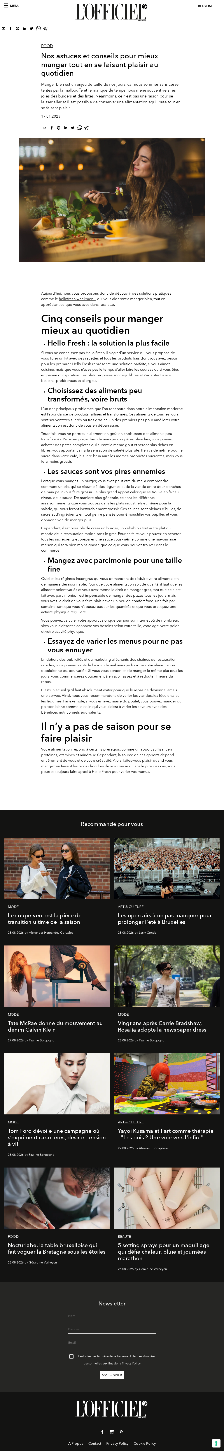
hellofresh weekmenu (77, 299)
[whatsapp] (38, 29)
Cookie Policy (145, 1443)
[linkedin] (24, 29)
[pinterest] (17, 29)
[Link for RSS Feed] (121, 1432)
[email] (3, 29)
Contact (94, 1443)
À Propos (75, 1443)
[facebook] (10, 29)
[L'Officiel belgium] (112, 12)
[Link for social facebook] (102, 1433)
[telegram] (45, 29)
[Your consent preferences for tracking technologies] (216, 1443)
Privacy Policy (131, 1363)
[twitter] (31, 29)
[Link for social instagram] (112, 1433)
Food (47, 45)
